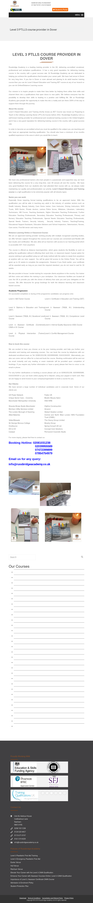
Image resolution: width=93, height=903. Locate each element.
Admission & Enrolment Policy (22, 882)
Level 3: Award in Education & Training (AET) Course (38, 572)
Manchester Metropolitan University (22, 400)
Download (22, 898)
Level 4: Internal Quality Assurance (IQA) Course (63, 324)
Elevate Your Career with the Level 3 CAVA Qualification (32, 872)
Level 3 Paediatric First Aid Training (30, 657)
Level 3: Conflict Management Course (59, 333)
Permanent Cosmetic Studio (55, 432)
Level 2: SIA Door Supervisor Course (31, 683)
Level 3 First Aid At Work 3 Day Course (32, 641)
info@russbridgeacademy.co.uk (26, 842)
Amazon (47, 409)
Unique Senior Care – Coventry (21, 398)
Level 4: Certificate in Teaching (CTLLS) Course (35, 593)
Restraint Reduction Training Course (30, 635)
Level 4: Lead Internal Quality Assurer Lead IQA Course (39, 630)
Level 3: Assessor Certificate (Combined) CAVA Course (39, 619)
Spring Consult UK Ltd (52, 426)
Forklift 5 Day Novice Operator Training (31, 726)
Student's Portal (61, 9)
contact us (77, 364)
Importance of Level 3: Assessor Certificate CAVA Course (32, 879)
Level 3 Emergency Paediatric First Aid (31, 651)
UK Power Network (16, 395)
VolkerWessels (14, 420)
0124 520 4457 (20, 832)
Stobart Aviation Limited (53, 412)
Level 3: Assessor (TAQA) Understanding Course (36, 603)
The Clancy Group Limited (54, 420)
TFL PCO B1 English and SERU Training (32, 704)
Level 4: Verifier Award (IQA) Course (30, 625)
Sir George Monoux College (19, 423)
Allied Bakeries (14, 415)
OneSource (13, 426)
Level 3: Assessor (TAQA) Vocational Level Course (37, 609)
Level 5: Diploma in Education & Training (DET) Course (39, 582)
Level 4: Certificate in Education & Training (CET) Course (39, 577)
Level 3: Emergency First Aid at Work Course (34, 646)
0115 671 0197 (20, 835)
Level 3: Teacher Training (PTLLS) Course (33, 588)
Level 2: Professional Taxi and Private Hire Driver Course (39, 699)
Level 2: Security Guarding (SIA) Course (32, 694)
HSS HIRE (48, 400)
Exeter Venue (16, 862)
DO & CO (12, 429)
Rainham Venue (17, 869)
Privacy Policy (69, 898)
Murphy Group (50, 423)
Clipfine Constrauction (52, 406)
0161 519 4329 (20, 839)
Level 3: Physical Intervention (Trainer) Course (35, 673)
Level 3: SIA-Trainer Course (19, 299)
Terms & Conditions (34, 898)
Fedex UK (48, 395)
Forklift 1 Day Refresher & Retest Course (32, 715)
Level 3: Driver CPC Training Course (30, 710)
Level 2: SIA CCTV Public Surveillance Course (35, 689)
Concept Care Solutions (53, 429)
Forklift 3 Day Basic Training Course (30, 720)
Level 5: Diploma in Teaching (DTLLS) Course (34, 598)
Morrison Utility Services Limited (21, 409)
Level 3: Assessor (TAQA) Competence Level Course (38, 614)
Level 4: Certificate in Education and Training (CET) (64, 299)
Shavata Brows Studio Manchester (22, 406)
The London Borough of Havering (21, 412)
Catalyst (12, 432)
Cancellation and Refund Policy (52, 898)
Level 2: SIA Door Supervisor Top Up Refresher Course (38, 678)
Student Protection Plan (20, 886)
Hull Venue (15, 865)
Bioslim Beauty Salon (52, 398)
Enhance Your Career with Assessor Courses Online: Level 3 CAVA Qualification (41, 876)
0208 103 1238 (20, 828)
